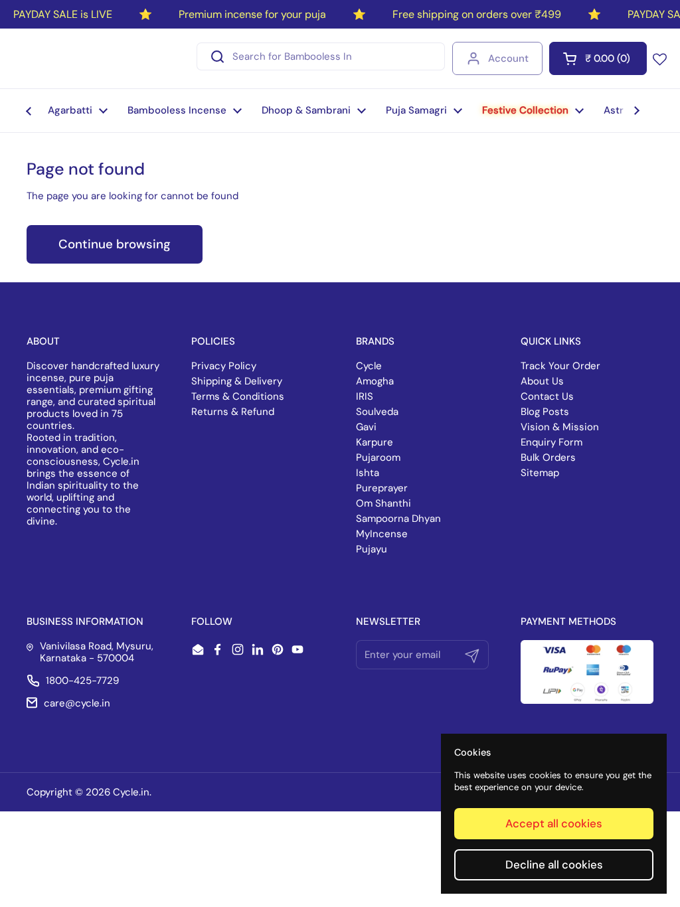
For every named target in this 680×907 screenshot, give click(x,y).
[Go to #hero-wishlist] (660, 58)
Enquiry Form (551, 442)
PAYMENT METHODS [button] (568, 621)
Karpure (374, 442)
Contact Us (547, 396)
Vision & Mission (560, 427)
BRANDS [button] (375, 341)
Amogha (375, 381)
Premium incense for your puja (252, 14)
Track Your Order (560, 365)
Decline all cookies (554, 864)
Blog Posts (545, 411)
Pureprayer (382, 488)
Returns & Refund (232, 411)
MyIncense (382, 533)
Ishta (367, 472)
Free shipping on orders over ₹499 (476, 14)
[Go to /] (71, 58)
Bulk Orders (548, 457)
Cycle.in (131, 792)
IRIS (364, 396)
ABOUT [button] (43, 341)
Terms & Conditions (237, 396)
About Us (542, 381)
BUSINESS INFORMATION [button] (85, 621)
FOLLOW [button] (211, 621)
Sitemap (540, 472)
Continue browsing (114, 244)
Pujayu (371, 549)
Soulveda (377, 411)
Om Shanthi (383, 503)
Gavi (366, 427)
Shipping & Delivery (236, 381)
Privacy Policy (223, 365)
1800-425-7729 (82, 680)
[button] (598, 58)
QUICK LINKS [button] (551, 341)
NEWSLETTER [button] (388, 621)
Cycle (369, 365)
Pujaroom (378, 457)
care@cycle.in (77, 703)
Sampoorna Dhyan (398, 518)
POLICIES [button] (213, 341)
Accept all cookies (553, 823)
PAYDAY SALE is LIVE (62, 14)
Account (508, 58)
